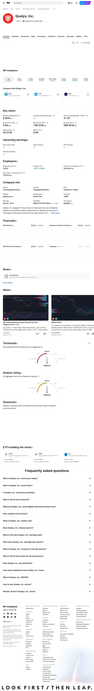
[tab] (33, 225)
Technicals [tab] (51, 36)
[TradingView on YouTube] (11, 613)
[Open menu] (4, 3)
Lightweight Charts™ (82, 612)
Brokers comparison (49, 624)
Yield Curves (29, 655)
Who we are (46, 641)
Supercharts (29, 608)
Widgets (78, 608)
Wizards (62, 636)
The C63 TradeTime (49, 661)
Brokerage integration (82, 624)
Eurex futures (47, 634)
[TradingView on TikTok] (11, 617)
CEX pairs (29, 622)
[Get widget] (77, 42)
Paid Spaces (64, 640)
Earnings (28, 643)
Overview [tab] (6, 36)
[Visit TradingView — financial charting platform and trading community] (10, 70)
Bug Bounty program (49, 679)
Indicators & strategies (67, 634)
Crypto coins (30, 620)
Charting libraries (81, 610)
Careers (45, 649)
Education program (82, 628)
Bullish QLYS (56, 322)
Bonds (28, 618)
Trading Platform (81, 616)
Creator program (65, 614)
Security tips (46, 677)
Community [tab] (41, 36)
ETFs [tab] (86, 36)
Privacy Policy (47, 671)
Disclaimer (46, 669)
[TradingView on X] (4, 613)
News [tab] (33, 36)
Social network (64, 608)
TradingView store (48, 657)
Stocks (28, 614)
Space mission (47, 643)
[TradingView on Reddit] (15, 617)
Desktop (28, 669)
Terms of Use (46, 667)
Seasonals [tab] (70, 36)
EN (71, 3)
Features (45, 608)
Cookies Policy (47, 673)
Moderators (63, 618)
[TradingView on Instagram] (15, 613)
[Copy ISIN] (52, 203)
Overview (45, 620)
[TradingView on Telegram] (8, 617)
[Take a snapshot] (73, 42)
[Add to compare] (28, 94)
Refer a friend (64, 612)
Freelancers (63, 638)
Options (28, 657)
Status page (46, 681)
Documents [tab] (25, 36)
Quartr (10, 643)
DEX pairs (29, 624)
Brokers (45, 622)
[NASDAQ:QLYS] (5, 319)
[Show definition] (19, 115)
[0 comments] (88, 334)
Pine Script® (29, 661)
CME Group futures (48, 632)
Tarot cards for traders (49, 659)
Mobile (28, 667)
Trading (62, 624)
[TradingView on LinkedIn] (4, 617)
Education (63, 626)
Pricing (45, 610)
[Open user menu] (76, 3)
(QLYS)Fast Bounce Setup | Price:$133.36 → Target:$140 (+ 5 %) (21, 323)
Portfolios (28, 653)
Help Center (46, 647)
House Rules (63, 616)
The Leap (45, 626)
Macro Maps (29, 659)
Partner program (81, 626)
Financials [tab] (15, 36)
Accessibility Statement (50, 675)
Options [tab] (79, 36)
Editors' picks (64, 628)
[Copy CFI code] (72, 203)
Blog (44, 645)
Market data (46, 612)
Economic (29, 641)
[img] (41, 21)
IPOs (27, 647)
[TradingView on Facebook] (8, 613)
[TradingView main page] (8, 3)
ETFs (27, 616)
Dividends (29, 645)
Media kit (45, 651)
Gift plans (45, 614)
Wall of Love (63, 610)
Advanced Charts (81, 614)
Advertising (79, 622)
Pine (27, 626)
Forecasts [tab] (61, 36)
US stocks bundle (48, 636)
